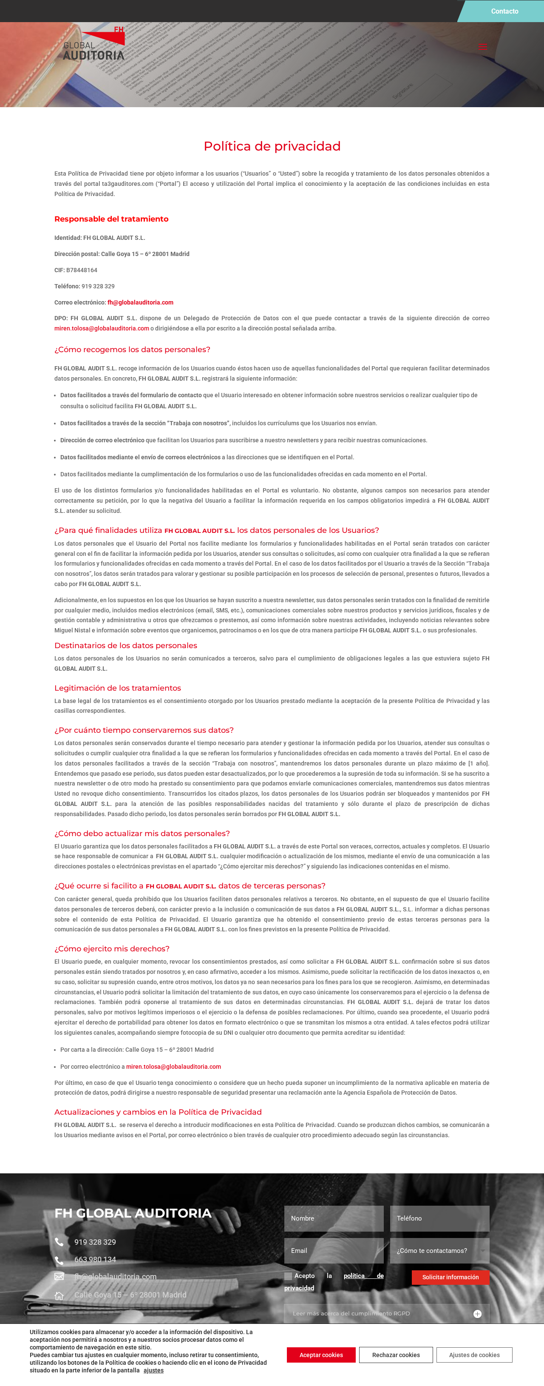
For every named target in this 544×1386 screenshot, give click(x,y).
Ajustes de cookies (474, 1355)
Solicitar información (450, 1277)
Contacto (504, 11)
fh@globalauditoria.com (140, 302)
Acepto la (334, 1282)
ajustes (154, 1370)
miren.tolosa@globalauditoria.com (101, 328)
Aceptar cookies (321, 1355)
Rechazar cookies (396, 1355)
